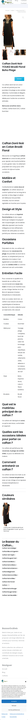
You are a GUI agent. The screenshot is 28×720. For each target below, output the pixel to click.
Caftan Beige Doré (8, 572)
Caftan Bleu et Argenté (10, 551)
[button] (25, 681)
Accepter (14, 701)
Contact (24, 3)
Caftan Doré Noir (22, 12)
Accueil (7, 10)
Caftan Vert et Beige (9, 548)
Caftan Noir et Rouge (9, 588)
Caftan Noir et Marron (10, 568)
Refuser (14, 705)
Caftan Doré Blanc (9, 562)
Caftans (5, 676)
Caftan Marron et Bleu (10, 575)
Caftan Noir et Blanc (9, 565)
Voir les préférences (14, 710)
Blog (3, 672)
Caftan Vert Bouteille (9, 595)
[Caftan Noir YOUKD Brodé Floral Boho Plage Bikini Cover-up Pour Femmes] (14, 514)
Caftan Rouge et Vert (9, 558)
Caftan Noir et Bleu (8, 578)
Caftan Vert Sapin (8, 555)
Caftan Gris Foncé (8, 582)
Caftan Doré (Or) (20, 10)
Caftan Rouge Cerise (9, 592)
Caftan (12, 10)
